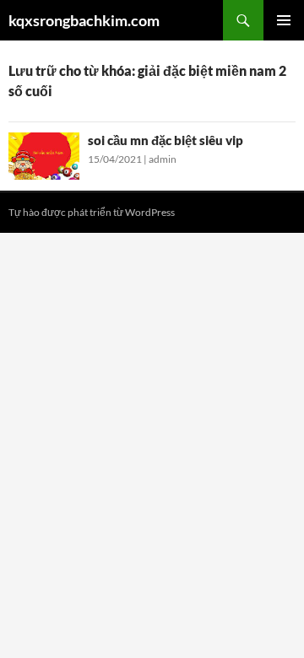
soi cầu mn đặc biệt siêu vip (165, 140)
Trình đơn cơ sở (283, 20)
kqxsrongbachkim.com (84, 20)
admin (162, 159)
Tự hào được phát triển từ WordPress (91, 212)
